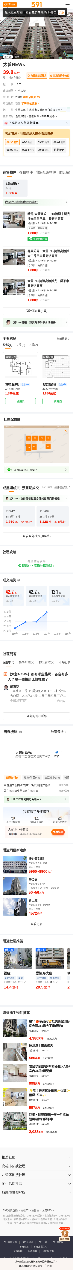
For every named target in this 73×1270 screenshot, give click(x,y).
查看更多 (36, 924)
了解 (61, 12)
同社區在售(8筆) (36, 311)
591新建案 (27, 1242)
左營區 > (36, 1210)
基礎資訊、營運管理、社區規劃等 (35, 116)
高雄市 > (26, 1210)
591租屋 (24, 1246)
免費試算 (58, 831)
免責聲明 (17, 1251)
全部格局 (62, 338)
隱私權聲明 (48, 1251)
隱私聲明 (37, 1266)
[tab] (11, 488)
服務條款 (32, 1251)
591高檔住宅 (40, 1246)
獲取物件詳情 (40, 239)
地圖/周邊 (57, 731)
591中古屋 (58, 1242)
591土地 (43, 1242)
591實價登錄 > (11, 1210)
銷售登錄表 (61, 487)
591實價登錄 (10, 1242)
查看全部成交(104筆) (37, 536)
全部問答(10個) (36, 716)
